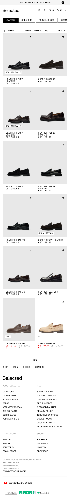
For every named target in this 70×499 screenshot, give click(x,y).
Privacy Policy (45, 411)
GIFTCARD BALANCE (46, 407)
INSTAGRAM (42, 443)
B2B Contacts (10, 411)
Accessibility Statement (50, 426)
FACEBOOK (42, 439)
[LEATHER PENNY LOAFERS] (19, 54)
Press (6, 403)
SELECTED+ (8, 447)
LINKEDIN (41, 447)
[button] (19, 54)
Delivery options (46, 395)
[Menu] (65, 10)
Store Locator (45, 391)
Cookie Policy (44, 419)
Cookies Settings (46, 423)
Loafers (39, 367)
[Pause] (63, 3)
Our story (8, 391)
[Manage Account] (45, 10)
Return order (44, 403)
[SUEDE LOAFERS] (51, 54)
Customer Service (47, 399)
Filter (10, 30)
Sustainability (10, 399)
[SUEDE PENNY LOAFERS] (51, 215)
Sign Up (7, 439)
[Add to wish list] (30, 37)
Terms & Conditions (47, 415)
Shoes (26, 367)
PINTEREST (42, 451)
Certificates (9, 415)
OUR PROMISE (9, 395)
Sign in (6, 443)
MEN (15, 367)
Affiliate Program (12, 407)
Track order (9, 451)
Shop (5, 367)
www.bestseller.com (14, 471)
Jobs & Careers (11, 419)
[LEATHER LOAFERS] (19, 215)
